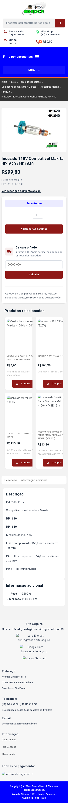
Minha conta (8, 754)
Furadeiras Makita (49, 86)
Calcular (34, 274)
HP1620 (6, 91)
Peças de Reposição (30, 81)
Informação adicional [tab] (34, 480)
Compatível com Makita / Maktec (19, 86)
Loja (13, 81)
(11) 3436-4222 (10, 704)
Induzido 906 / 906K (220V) (52, 356)
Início (4, 81)
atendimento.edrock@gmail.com (19, 723)
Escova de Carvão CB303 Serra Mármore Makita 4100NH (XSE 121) (52, 435)
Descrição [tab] (11, 480)
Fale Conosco (9, 747)
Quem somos (9, 739)
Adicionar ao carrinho (34, 228)
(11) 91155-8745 (28, 704)
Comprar (26, 383)
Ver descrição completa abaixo (21, 190)
